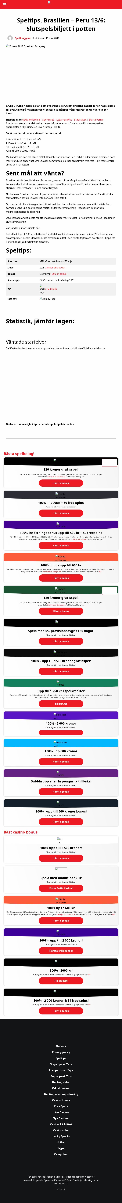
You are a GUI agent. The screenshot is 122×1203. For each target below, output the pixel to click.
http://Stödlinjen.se (79, 539)
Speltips (61, 1058)
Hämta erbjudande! (61, 950)
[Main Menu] (5, 4)
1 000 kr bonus (58, 273)
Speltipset (48, 119)
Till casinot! (61, 980)
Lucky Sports (61, 1136)
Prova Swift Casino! (61, 888)
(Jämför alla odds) (55, 267)
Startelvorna (96, 119)
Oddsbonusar (61, 1088)
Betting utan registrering (61, 1094)
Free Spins (61, 1106)
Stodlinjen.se (51, 477)
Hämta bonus (61, 611)
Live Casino (61, 1112)
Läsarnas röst (64, 119)
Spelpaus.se (61, 477)
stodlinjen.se (47, 572)
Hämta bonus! (61, 483)
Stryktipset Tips (61, 1064)
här (100, 572)
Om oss (61, 1046)
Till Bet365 (61, 703)
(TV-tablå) (51, 289)
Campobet (61, 1154)
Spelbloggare (23, 38)
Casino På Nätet (61, 1124)
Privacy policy (61, 1052)
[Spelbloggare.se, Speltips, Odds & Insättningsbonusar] (61, 4)
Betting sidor (61, 1082)
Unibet (61, 1142)
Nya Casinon (61, 1118)
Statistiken (80, 119)
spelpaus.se (57, 572)
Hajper (61, 1148)
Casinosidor (61, 1130)
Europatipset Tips (61, 1070)
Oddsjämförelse (31, 119)
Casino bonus (61, 1100)
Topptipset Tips (61, 1076)
